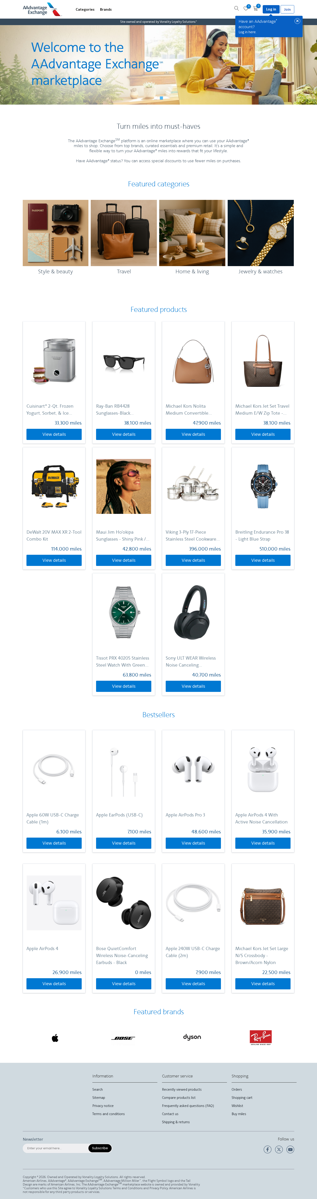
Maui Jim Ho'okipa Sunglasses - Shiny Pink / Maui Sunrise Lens (121, 536)
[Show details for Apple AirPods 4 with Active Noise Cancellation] (263, 769)
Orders (237, 1089)
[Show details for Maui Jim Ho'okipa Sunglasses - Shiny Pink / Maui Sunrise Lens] (124, 486)
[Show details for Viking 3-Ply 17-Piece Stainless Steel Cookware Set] (193, 486)
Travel (124, 271)
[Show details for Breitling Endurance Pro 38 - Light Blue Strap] (263, 486)
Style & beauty (55, 271)
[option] (158, 65)
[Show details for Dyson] (124, 1037)
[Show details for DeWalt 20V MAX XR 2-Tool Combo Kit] (54, 486)
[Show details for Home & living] (192, 233)
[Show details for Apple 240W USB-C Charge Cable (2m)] (193, 903)
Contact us (170, 1114)
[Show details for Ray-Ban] (192, 1037)
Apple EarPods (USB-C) (119, 815)
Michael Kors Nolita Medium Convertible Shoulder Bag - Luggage (190, 410)
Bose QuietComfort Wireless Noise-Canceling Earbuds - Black (122, 955)
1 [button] (155, 97)
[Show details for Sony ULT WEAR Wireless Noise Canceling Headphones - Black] (193, 612)
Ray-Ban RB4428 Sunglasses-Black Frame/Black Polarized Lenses (118, 410)
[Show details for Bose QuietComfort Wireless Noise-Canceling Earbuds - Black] (124, 903)
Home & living (192, 271)
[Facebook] (268, 1152)
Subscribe (100, 1148)
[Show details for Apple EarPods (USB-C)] (124, 769)
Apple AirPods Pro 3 (185, 815)
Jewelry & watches (260, 271)
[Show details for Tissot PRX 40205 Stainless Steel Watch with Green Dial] (124, 612)
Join (287, 9)
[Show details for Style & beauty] (56, 233)
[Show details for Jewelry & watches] (261, 233)
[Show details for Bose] (55, 1037)
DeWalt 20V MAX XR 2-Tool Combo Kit (53, 535)
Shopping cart (242, 1098)
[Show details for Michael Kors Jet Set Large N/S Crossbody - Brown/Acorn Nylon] (263, 903)
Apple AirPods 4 (42, 948)
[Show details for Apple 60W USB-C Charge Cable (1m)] (54, 769)
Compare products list (179, 1098)
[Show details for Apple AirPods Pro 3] (193, 769)
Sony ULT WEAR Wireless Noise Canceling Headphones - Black (191, 662)
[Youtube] (290, 1152)
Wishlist (237, 1106)
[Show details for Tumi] (260, 1037)
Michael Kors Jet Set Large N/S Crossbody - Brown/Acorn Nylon (261, 955)
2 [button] (161, 97)
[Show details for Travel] (124, 233)
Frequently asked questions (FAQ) (188, 1106)
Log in (271, 9)
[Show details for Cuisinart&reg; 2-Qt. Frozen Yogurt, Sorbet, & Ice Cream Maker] (54, 360)
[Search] (236, 9)
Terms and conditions (108, 1114)
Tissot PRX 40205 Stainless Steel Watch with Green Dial (122, 662)
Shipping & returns (176, 1122)
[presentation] (28, 1036)
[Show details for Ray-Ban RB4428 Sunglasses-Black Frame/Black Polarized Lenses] (124, 360)
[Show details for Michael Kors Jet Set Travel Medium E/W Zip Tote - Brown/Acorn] (263, 360)
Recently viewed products (182, 1089)
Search (97, 1089)
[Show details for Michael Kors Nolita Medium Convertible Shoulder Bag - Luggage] (193, 360)
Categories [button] (85, 9)
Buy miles (239, 1114)
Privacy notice (103, 1106)
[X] (279, 1152)
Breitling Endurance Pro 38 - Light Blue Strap (262, 535)
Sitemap (98, 1098)
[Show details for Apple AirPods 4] (54, 903)
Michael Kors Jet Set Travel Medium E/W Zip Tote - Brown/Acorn (262, 410)
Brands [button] (106, 9)
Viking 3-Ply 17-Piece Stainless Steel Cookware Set (191, 536)
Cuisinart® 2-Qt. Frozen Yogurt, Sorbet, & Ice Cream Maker (50, 410)
